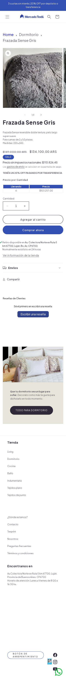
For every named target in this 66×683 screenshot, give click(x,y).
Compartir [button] (13, 279)
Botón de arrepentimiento (25, 655)
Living (10, 451)
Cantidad (8, 198)
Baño (10, 473)
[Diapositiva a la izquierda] (25, 115)
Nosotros (12, 539)
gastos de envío (16, 166)
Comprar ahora (33, 230)
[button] (7, 17)
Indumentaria (14, 480)
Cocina (11, 466)
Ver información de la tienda (21, 255)
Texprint (11, 531)
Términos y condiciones (20, 553)
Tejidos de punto (16, 495)
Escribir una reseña (33, 314)
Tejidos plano (14, 488)
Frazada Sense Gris (19, 40)
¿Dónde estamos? (17, 517)
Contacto (12, 524)
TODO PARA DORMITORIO (31, 410)
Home (8, 34)
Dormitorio (28, 34)
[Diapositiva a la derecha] (41, 115)
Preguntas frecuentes (19, 546)
